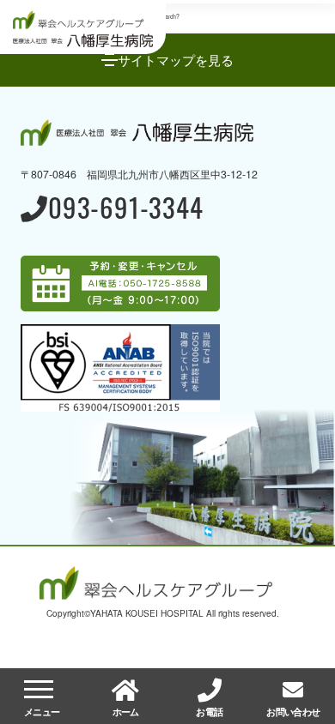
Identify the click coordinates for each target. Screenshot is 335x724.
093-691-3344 (125, 209)
